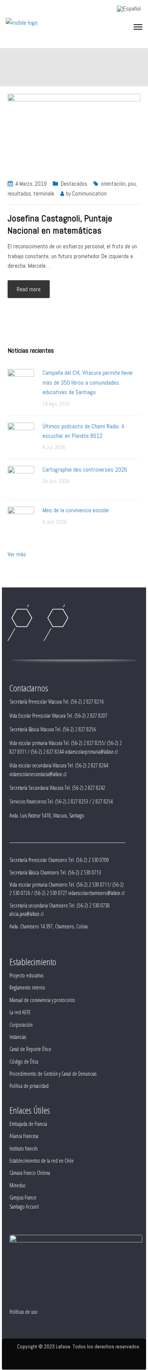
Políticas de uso (23, 1311)
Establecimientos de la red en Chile (41, 1160)
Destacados (74, 183)
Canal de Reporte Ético (30, 1049)
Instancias (17, 1036)
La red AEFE (20, 1012)
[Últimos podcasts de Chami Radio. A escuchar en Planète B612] (21, 435)
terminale (43, 193)
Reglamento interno (27, 987)
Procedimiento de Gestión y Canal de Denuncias (52, 1073)
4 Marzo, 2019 (31, 183)
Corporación (21, 1024)
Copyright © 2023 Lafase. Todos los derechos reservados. (78, 1346)
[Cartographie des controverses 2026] (21, 478)
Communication (89, 193)
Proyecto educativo (26, 975)
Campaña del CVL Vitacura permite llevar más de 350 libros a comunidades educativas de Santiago (88, 382)
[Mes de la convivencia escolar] (21, 519)
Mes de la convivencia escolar (76, 510)
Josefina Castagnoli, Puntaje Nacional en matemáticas (60, 224)
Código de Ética (23, 1061)
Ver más (17, 554)
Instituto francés (23, 1148)
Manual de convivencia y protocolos (42, 1000)
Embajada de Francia (28, 1123)
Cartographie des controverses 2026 (85, 470)
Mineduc (17, 1185)
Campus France (22, 1197)
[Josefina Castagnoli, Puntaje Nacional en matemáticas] (74, 132)
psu (132, 183)
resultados (19, 193)
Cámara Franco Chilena (29, 1172)
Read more (29, 289)
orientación (113, 183)
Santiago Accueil (24, 1206)
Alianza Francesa (23, 1136)
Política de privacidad (29, 1085)
